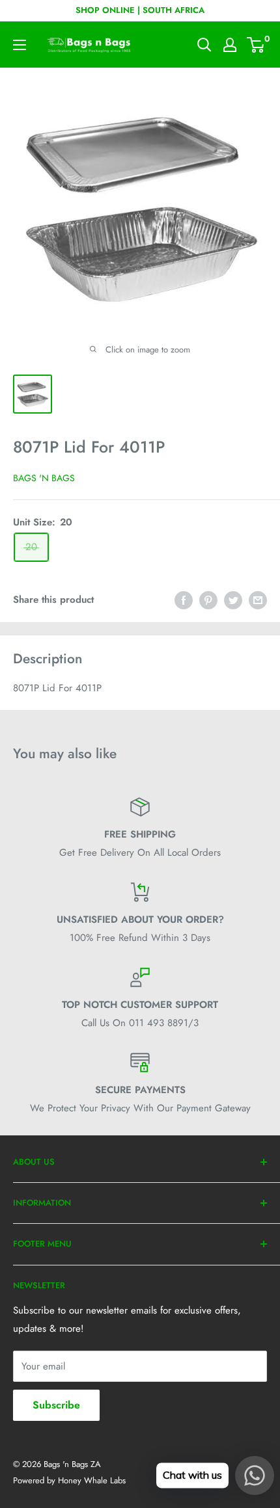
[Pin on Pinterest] (208, 599)
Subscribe (56, 1404)
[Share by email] (258, 599)
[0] (256, 45)
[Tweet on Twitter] (233, 599)
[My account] (229, 45)
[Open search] (204, 45)
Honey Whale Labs (92, 1480)
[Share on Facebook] (184, 599)
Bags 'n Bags (44, 477)
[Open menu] (19, 45)
